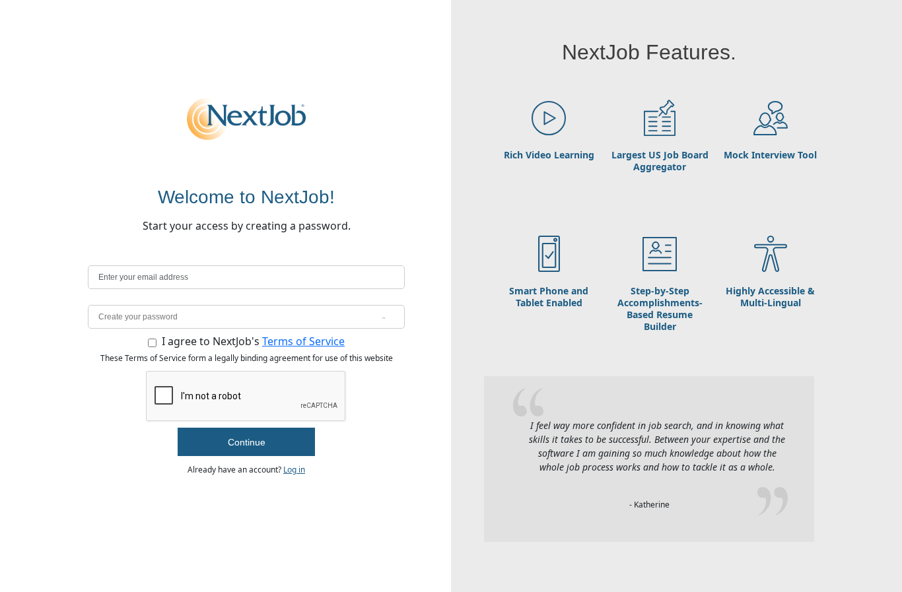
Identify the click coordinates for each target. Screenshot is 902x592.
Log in (294, 469)
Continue (246, 442)
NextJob (246, 119)
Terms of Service (303, 341)
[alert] (246, 277)
